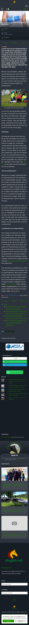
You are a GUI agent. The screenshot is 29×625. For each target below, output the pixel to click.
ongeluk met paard (9, 331)
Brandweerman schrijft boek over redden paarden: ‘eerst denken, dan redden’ (14, 510)
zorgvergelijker (11, 284)
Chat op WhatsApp (16, 372)
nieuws (4, 482)
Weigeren (20, 621)
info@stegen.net (20, 459)
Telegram (7, 364)
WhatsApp (7, 361)
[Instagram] (26, 8)
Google (15, 358)
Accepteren (8, 621)
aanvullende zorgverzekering (17, 261)
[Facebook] (24, 8)
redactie (5, 30)
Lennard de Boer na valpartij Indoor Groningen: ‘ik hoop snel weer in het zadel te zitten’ (14, 485)
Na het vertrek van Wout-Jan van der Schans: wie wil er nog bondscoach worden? (17, 381)
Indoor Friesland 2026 (6, 437)
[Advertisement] (14, 417)
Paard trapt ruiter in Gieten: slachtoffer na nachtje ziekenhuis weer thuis (14, 534)
